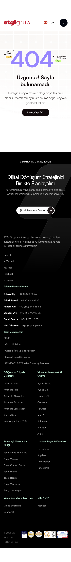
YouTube (8, 267)
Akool (40, 433)
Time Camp (43, 467)
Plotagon (42, 427)
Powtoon (42, 408)
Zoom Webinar (11, 458)
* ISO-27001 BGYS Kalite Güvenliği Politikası (26, 363)
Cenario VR (43, 396)
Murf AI (41, 414)
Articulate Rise (11, 389)
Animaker (42, 421)
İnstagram (9, 280)
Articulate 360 (11, 383)
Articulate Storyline (13, 402)
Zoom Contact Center (15, 465)
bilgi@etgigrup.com (32, 325)
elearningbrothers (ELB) (15, 421)
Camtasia (42, 402)
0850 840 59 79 (30, 300)
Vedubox (41, 505)
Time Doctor (43, 461)
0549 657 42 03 (29, 319)
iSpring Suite (10, 414)
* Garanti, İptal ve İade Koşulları (19, 350)
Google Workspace (13, 490)
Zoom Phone (10, 471)
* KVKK (7, 338)
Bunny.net (9, 511)
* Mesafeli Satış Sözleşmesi (17, 356)
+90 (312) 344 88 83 (30, 306)
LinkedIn (8, 255)
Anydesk (41, 455)
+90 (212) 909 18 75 (30, 312)
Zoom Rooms (10, 477)
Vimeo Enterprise (12, 505)
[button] (49, 22)
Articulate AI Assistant (14, 396)
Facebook (8, 273)
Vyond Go (42, 389)
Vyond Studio (44, 383)
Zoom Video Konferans (15, 452)
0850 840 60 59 (28, 294)
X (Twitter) (9, 261)
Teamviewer (43, 449)
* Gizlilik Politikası (12, 344)
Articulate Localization (14, 408)
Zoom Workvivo (12, 484)
